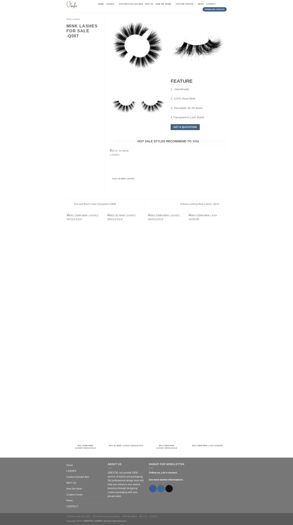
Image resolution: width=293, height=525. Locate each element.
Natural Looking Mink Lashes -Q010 (200, 204)
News (201, 4)
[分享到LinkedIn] (83, 42)
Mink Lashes (73, 19)
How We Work (163, 4)
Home (101, 4)
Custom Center (184, 4)
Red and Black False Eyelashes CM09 (94, 204)
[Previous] (67, 335)
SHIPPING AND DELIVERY (78, 516)
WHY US (149, 4)
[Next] (226, 335)
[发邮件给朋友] (75, 42)
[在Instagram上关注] (161, 488)
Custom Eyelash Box (131, 4)
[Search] (219, 4)
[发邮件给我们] (169, 488)
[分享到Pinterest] (79, 42)
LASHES (110, 4)
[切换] (102, 471)
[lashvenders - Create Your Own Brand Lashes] (79, 6)
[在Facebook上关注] (153, 488)
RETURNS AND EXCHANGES (106, 516)
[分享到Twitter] (72, 42)
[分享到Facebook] (68, 42)
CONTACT (211, 4)
